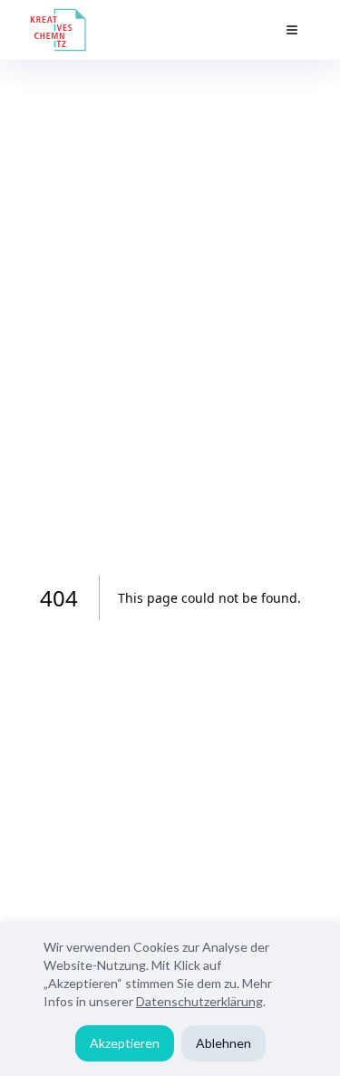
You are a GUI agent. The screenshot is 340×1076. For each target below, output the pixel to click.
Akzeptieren (125, 1043)
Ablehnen (223, 1043)
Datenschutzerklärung (199, 1001)
